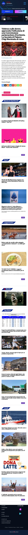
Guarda (21, 11)
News (3, 509)
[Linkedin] (10, 85)
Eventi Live (4, 519)
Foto (3, 514)
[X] (5, 85)
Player (3, 505)
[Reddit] (8, 85)
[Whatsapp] (18, 85)
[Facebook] (3, 85)
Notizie (5, 8)
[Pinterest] (13, 85)
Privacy (6, 527)
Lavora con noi (5, 516)
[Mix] (15, 85)
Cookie (18, 527)
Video (3, 512)
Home (2, 8)
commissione (7, 92)
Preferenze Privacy (12, 527)
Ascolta (7, 11)
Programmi (4, 507)
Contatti (21, 527)
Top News (9, 8)
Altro (23, 217)
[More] (20, 85)
